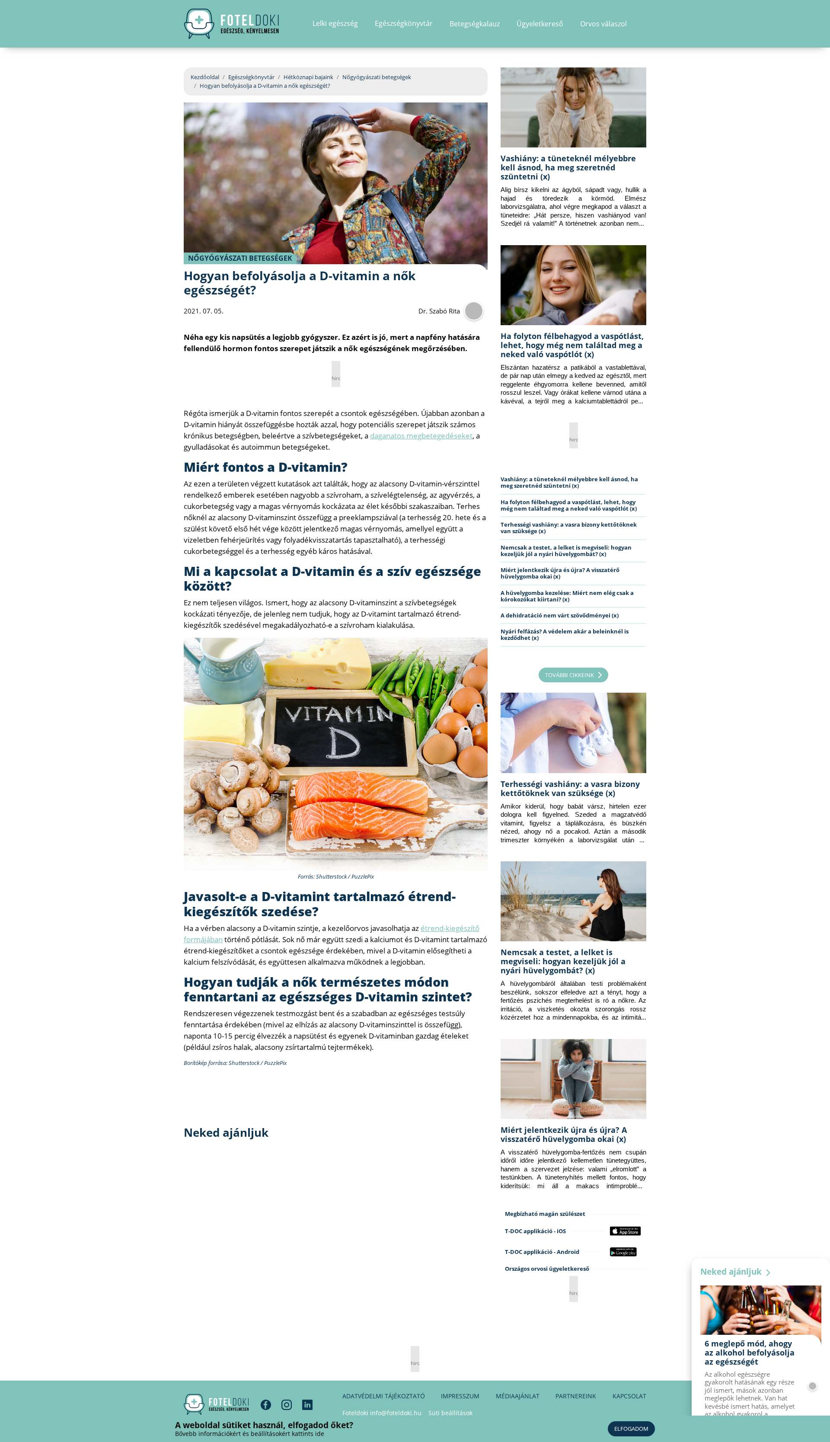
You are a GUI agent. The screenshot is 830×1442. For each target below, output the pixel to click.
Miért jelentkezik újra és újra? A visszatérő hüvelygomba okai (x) (560, 573)
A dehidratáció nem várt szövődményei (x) (560, 615)
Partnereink (575, 1396)
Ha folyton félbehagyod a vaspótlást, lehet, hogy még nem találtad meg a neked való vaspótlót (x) (572, 345)
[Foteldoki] (216, 1404)
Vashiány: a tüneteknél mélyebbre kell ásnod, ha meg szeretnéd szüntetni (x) (568, 167)
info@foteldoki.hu (395, 1413)
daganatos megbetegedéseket (421, 436)
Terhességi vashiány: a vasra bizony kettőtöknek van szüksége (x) (569, 528)
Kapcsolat (629, 1396)
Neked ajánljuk (732, 1271)
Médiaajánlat (518, 1396)
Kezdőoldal (205, 77)
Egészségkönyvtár (251, 77)
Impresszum (460, 1396)
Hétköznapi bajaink (308, 77)
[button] (643, 24)
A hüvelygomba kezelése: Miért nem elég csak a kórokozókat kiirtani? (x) (567, 596)
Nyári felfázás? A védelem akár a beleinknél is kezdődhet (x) (565, 634)
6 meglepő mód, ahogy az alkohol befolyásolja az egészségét (750, 1352)
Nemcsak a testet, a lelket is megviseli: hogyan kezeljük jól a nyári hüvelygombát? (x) (566, 551)
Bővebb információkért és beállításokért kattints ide (249, 1433)
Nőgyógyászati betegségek (376, 77)
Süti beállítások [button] (450, 1413)
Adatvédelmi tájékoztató (383, 1396)
